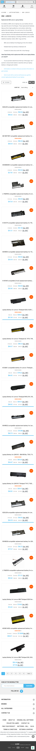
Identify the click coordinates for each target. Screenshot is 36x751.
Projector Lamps (13, 723)
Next (29, 673)
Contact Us (25, 723)
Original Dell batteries (25, 720)
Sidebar (7, 82)
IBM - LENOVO (26, 12)
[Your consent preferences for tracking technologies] (33, 748)
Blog (32, 726)
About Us (11, 720)
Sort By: (17, 87)
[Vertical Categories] (2, 2)
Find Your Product (8, 726)
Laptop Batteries (14, 12)
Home (4, 12)
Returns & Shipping (26, 729)
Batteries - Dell (22, 726)
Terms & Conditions (10, 729)
